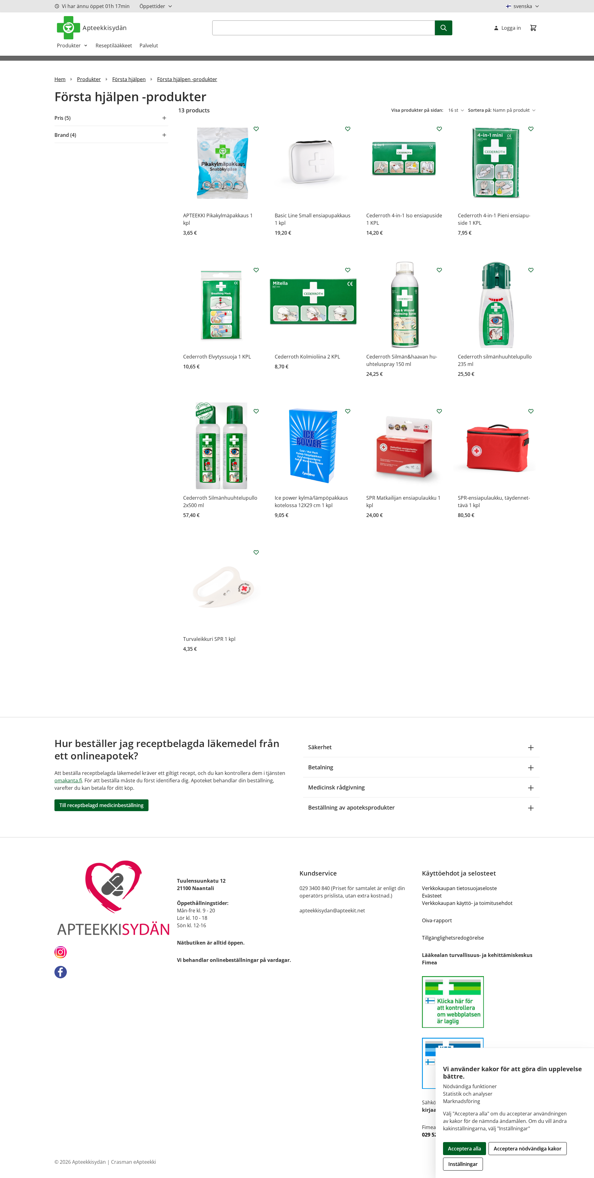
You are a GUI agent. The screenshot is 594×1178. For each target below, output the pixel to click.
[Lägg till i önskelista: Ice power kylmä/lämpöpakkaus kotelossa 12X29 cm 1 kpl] (348, 411)
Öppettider (152, 6)
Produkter (69, 45)
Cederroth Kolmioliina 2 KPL (307, 356)
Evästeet (432, 895)
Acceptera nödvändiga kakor (528, 1148)
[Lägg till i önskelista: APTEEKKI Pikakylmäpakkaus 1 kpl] (256, 129)
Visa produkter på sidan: (418, 110)
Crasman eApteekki (133, 1161)
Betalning (320, 767)
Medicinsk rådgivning (336, 787)
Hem (60, 79)
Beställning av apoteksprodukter (351, 807)
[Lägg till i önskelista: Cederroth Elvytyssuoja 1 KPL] (256, 270)
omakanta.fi (68, 780)
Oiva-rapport (437, 920)
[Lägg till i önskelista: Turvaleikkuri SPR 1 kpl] (256, 552)
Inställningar (463, 1164)
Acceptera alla (464, 1148)
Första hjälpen (129, 79)
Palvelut (149, 45)
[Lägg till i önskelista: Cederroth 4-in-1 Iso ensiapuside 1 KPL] (439, 129)
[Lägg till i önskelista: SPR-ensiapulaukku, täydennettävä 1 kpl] (531, 411)
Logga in (511, 27)
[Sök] (443, 27)
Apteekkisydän (105, 28)
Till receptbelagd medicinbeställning (101, 805)
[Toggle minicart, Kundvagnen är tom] (533, 28)
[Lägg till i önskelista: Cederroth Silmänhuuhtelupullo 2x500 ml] (256, 411)
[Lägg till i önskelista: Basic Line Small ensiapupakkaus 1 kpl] (348, 129)
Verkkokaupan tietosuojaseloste (459, 888)
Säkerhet (320, 747)
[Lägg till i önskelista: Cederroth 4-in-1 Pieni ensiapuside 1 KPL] (531, 129)
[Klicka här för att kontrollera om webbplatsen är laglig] (481, 1002)
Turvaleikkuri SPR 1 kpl (209, 639)
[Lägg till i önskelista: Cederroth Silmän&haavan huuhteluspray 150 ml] (439, 270)
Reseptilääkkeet (114, 45)
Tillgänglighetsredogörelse (453, 937)
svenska (523, 6)
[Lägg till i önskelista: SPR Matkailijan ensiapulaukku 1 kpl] (439, 411)
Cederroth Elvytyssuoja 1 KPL (217, 356)
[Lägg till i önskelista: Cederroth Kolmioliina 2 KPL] (348, 270)
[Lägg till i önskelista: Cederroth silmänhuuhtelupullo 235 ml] (531, 270)
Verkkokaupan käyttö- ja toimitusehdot (467, 903)
